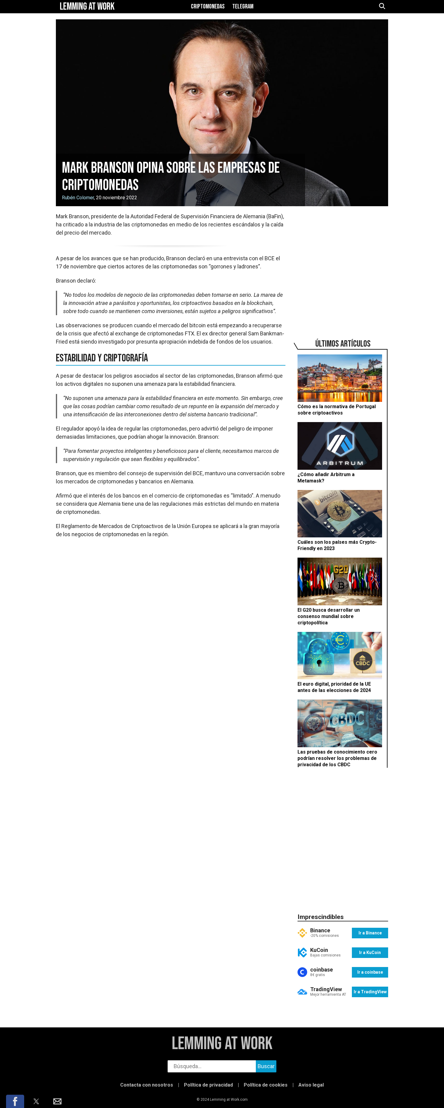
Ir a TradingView (370, 991)
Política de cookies (266, 1085)
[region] (343, 266)
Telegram (242, 6)
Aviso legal (311, 1085)
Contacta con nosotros (146, 1085)
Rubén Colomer (78, 197)
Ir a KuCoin (370, 952)
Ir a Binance (370, 932)
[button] (15, 1101)
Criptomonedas (208, 6)
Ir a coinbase (370, 972)
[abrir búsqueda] (381, 6)
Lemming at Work (222, 1043)
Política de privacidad (208, 1085)
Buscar (266, 1066)
